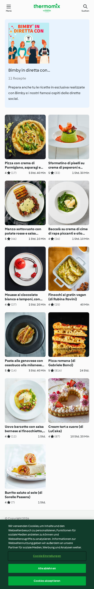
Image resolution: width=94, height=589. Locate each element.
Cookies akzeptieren (47, 580)
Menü (9, 10)
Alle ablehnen (47, 568)
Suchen (85, 10)
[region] (47, 554)
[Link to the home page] (47, 7)
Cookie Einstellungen (47, 556)
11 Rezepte (17, 78)
